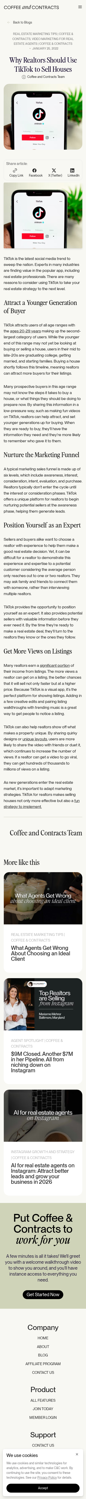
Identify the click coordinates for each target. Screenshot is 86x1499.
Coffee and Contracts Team (46, 77)
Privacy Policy (47, 1477)
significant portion (55, 665)
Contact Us (43, 1372)
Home (43, 1338)
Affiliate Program (43, 1364)
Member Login (43, 1417)
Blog (43, 1355)
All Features (43, 1400)
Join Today (43, 1409)
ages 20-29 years (25, 330)
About (43, 1347)
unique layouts (34, 738)
